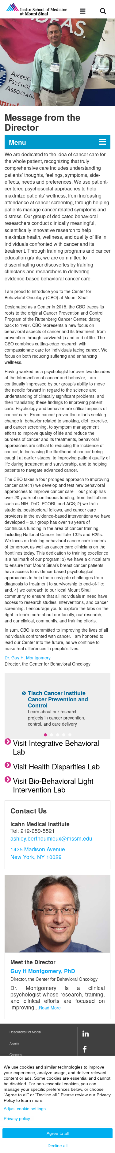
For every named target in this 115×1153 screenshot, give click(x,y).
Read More (50, 1007)
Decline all (57, 1145)
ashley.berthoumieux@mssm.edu (51, 838)
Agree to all (58, 1133)
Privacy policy (17, 1118)
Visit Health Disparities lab (56, 766)
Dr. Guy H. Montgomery (28, 657)
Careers (16, 1055)
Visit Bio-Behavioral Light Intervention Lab (53, 785)
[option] (57, 62)
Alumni (14, 1043)
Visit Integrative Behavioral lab (56, 747)
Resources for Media (25, 1032)
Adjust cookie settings (25, 1108)
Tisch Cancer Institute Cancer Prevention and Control (58, 699)
